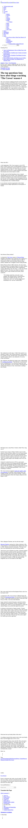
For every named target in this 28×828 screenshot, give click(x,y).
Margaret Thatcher (5, 544)
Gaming (8, 19)
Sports (7, 25)
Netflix (10, 758)
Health (7, 20)
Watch (4, 30)
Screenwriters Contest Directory (16, 43)
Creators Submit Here (8, 809)
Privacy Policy (6, 797)
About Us (5, 795)
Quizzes (8, 15)
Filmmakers (6, 32)
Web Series (6, 33)
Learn (4, 36)
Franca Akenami (6, 69)
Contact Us (6, 799)
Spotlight (8, 40)
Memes (8, 14)
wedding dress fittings (7, 361)
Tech (7, 27)
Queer (7, 24)
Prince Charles (20, 758)
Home (4, 7)
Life (4, 12)
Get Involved (6, 803)
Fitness (10, 21)
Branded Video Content (8, 802)
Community (6, 808)
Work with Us (6, 800)
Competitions (9, 41)
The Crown (11, 760)
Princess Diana (20, 257)
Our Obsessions (12, 63)
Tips (4, 806)
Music (7, 23)
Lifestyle (3, 63)
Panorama (14, 758)
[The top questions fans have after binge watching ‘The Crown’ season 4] (10, 772)
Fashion (8, 18)
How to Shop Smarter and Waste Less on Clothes (14, 58)
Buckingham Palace (9, 597)
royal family (6, 760)
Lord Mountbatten (5, 758)
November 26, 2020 (5, 68)
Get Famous (6, 798)
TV (4, 10)
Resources (8, 42)
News (4, 9)
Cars (7, 16)
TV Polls (5, 11)
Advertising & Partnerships (9, 807)
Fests (4, 34)
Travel (7, 28)
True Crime (8, 29)
